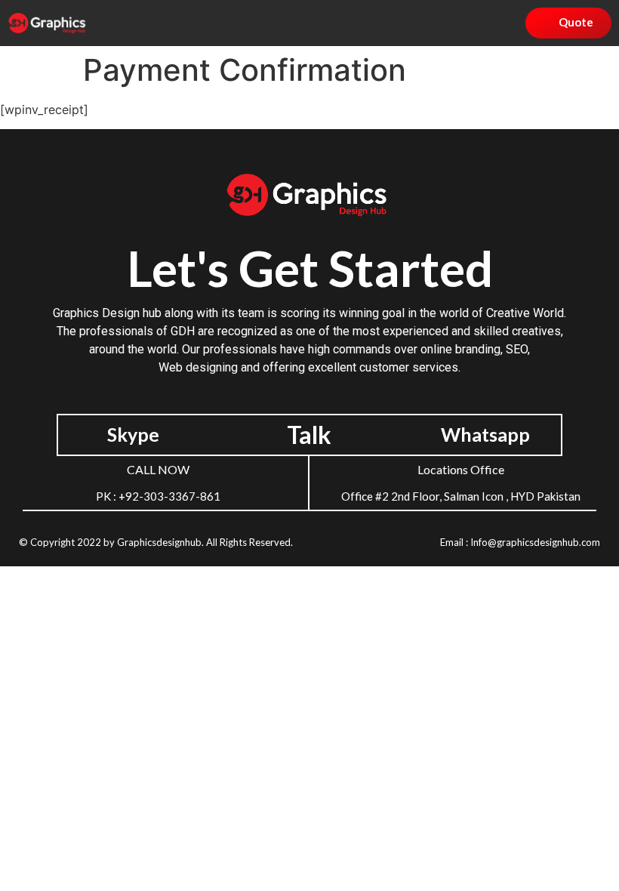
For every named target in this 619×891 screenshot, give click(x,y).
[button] (438, 23)
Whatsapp (485, 434)
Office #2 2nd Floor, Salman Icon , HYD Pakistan (461, 496)
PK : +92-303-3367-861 (158, 496)
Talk (309, 434)
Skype (133, 434)
